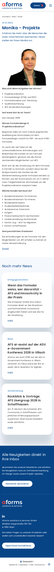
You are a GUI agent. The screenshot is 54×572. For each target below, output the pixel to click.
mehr (10, 320)
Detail (20, 17)
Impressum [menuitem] (23, 565)
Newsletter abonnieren (17, 483)
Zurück (5, 248)
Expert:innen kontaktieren (18, 545)
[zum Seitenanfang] (49, 564)
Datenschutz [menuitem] (40, 565)
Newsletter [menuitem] (13, 565)
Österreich (28, 561)
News (14, 17)
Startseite (6, 17)
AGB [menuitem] (31, 565)
